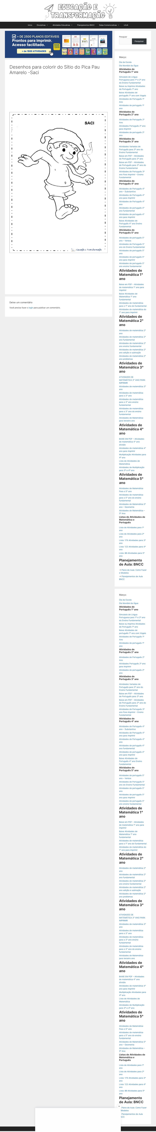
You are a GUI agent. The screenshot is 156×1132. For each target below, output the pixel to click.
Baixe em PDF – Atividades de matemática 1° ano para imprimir (131, 287)
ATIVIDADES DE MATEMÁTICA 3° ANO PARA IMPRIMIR (132, 380)
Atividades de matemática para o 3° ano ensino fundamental (131, 402)
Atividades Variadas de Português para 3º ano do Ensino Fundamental (131, 149)
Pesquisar (139, 41)
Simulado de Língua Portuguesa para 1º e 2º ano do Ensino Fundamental (132, 80)
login (31, 308)
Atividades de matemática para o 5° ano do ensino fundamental (131, 498)
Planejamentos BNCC (86, 25)
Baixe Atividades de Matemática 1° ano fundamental (128, 297)
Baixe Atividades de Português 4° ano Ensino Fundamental (130, 224)
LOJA (126, 25)
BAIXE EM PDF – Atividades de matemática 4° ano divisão (131, 442)
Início (30, 25)
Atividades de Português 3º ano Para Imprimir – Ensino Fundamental (132, 174)
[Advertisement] (58, 95)
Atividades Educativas (61, 25)
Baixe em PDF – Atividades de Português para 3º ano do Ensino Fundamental (132, 165)
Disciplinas (41, 25)
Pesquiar (123, 37)
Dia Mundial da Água (128, 65)
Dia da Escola (125, 62)
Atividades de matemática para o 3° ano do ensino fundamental (131, 411)
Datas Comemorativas (108, 25)
